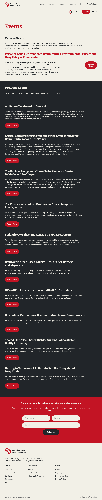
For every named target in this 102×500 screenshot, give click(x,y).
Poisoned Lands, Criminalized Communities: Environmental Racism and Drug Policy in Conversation (51, 55)
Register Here (91, 65)
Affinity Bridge (92, 497)
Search (75, 12)
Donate (86, 12)
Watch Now (12, 125)
